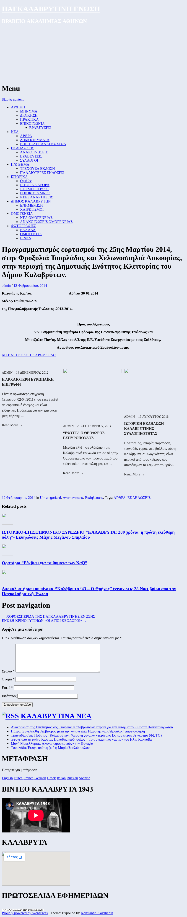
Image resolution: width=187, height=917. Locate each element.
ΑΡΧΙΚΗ (18, 107)
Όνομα (8, 679)
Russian (72, 778)
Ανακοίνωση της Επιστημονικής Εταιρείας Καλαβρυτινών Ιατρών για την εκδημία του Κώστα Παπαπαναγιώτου (92, 727)
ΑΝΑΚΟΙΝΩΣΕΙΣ (34, 152)
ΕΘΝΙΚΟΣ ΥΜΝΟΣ (35, 193)
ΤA (5, 910)
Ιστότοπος (9, 696)
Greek (51, 778)
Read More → (12, 425)
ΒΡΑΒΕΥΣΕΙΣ (40, 128)
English (7, 778)
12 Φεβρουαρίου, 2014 (30, 285)
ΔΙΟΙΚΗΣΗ (29, 115)
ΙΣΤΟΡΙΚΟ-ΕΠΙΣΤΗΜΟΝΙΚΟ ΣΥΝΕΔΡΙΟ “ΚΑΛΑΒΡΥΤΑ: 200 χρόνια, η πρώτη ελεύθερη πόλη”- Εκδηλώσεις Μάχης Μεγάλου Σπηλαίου (88, 535)
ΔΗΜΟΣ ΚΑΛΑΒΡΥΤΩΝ (31, 201)
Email (7, 688)
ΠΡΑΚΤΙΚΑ (29, 119)
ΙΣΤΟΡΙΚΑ (19, 177)
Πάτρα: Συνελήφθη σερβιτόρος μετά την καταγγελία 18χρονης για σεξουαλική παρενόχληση (78, 731)
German (40, 778)
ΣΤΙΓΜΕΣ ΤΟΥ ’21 (34, 189)
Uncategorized (50, 498)
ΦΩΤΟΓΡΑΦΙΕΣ (23, 226)
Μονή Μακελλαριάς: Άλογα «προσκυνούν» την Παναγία (52, 743)
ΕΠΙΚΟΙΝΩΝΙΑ (32, 123)
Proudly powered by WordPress (25, 913)
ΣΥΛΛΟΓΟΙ (29, 160)
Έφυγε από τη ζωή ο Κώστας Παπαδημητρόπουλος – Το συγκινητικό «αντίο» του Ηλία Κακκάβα (81, 739)
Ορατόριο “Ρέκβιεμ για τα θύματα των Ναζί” (44, 562)
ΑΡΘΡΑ (26, 136)
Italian (61, 778)
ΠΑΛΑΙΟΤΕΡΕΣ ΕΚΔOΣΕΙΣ (42, 173)
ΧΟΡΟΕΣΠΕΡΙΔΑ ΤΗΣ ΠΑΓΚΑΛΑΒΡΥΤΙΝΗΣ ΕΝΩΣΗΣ (48, 616)
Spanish (84, 778)
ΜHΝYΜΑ (28, 111)
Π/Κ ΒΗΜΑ (20, 164)
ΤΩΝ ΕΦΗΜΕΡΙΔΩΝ (32, 910)
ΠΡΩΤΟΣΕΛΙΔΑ (14, 910)
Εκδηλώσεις (94, 498)
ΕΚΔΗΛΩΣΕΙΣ (22, 148)
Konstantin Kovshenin (97, 913)
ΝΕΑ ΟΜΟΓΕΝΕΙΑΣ (36, 218)
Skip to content (12, 99)
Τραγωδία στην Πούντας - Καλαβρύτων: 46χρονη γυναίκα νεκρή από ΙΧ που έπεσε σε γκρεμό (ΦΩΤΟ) (86, 735)
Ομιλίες (25, 181)
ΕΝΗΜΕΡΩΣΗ (31, 205)
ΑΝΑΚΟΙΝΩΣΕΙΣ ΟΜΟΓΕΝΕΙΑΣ (46, 222)
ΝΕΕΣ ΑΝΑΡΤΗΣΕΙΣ (36, 197)
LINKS (25, 238)
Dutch (18, 778)
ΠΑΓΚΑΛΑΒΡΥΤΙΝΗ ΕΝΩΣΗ (51, 9)
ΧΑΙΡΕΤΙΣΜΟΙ (32, 209)
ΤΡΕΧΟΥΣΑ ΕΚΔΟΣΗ (37, 168)
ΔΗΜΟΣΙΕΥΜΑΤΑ (34, 140)
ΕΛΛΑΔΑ (28, 230)
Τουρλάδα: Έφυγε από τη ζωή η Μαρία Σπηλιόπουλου (50, 748)
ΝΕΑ (15, 132)
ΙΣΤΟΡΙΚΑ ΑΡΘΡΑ (34, 185)
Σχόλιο (8, 671)
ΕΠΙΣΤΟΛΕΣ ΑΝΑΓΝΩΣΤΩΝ (43, 144)
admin (6, 285)
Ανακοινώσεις (73, 498)
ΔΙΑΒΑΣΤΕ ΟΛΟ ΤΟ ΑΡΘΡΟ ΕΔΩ (29, 355)
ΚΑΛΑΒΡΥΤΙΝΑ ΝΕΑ (56, 716)
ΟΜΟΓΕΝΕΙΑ (22, 213)
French (28, 778)
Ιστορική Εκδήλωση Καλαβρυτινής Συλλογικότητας (144, 428)
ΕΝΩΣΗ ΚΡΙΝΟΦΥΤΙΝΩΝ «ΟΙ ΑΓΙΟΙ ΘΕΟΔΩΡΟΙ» (44, 620)
